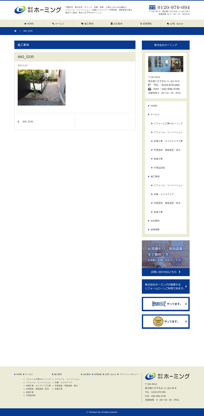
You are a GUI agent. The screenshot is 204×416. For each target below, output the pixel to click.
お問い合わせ (110, 374)
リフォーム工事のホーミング (168, 123)
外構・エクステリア (164, 194)
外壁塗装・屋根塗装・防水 (167, 150)
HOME (154, 105)
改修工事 (158, 158)
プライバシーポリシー (128, 374)
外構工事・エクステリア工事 (168, 141)
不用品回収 (159, 167)
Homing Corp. (95, 412)
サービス (155, 114)
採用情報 (155, 229)
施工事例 (155, 176)
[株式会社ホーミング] (37, 12)
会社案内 (155, 220)
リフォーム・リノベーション (168, 132)
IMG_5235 (27, 121)
